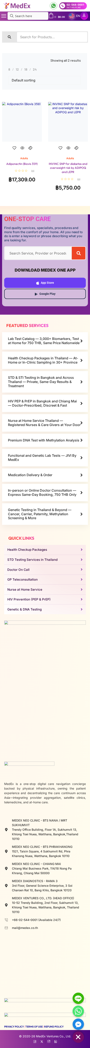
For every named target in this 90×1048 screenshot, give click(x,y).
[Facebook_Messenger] (78, 1024)
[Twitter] (41, 1041)
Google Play (47, 293)
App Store (47, 282)
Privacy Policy (14, 1026)
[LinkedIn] (55, 1041)
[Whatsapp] (78, 1011)
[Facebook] (34, 1041)
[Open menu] (3, 15)
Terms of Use (34, 1026)
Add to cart (22, 151)
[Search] (78, 253)
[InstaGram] (48, 1041)
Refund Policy (54, 1026)
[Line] (78, 998)
